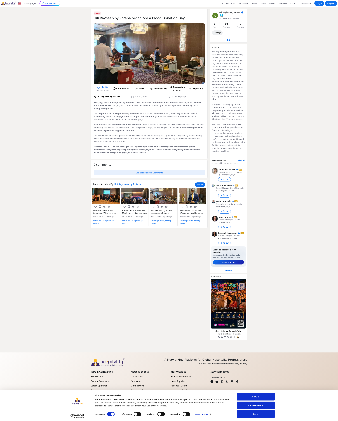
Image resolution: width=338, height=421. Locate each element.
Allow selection (255, 405)
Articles (254, 3)
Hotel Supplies (178, 381)
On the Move (137, 385)
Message (217, 32)
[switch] (137, 414)
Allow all (256, 396)
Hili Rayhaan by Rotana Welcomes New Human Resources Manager (190, 211)
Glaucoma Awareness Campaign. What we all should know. (103, 211)
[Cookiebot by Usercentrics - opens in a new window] (77, 416)
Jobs (221, 3)
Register (331, 3)
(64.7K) (160, 88)
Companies (230, 3)
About (217, 331)
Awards (272, 3)
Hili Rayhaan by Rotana (108, 96)
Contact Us (237, 334)
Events (263, 3)
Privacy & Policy (235, 331)
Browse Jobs (97, 376)
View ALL (228, 270)
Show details (201, 414)
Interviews (283, 3)
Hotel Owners (306, 3)
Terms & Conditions (223, 334)
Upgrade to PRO (228, 262)
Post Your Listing (179, 385)
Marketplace (243, 3)
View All (200, 184)
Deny (255, 414)
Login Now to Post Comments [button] (149, 172)
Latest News (137, 376)
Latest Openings (99, 385)
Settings (224, 331)
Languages (31, 3)
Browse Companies (100, 381)
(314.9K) (179, 88)
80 (226, 23)
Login (319, 3)
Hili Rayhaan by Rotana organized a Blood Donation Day (161, 211)
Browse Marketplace (181, 376)
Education (294, 3)
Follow (226, 179)
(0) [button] (104, 87)
